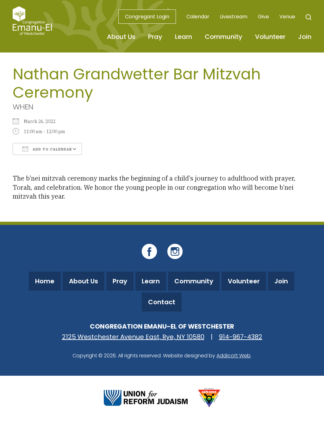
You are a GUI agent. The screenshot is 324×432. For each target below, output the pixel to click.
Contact (161, 302)
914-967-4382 (240, 336)
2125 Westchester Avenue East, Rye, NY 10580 (133, 336)
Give (263, 16)
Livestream (233, 16)
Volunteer (270, 36)
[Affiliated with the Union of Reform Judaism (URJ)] (146, 397)
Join (304, 36)
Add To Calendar (51, 149)
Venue (287, 16)
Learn (183, 36)
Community (223, 36)
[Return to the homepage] (32, 20)
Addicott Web (233, 355)
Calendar (197, 16)
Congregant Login (147, 16)
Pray (155, 36)
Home (44, 281)
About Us (121, 36)
